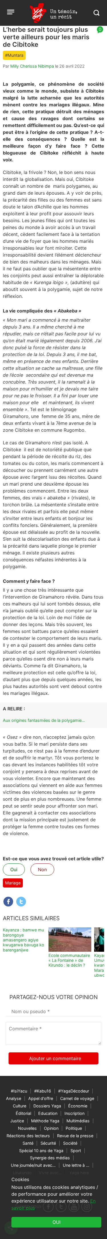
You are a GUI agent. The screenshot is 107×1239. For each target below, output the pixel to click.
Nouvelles (27, 1128)
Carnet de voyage (77, 1098)
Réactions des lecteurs (28, 1135)
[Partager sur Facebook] (8, 901)
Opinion (51, 1128)
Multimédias (78, 1120)
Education (47, 1113)
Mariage (13, 882)
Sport (75, 1150)
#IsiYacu (19, 1090)
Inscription (74, 1113)
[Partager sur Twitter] (21, 901)
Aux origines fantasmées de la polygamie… (44, 720)
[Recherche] (96, 13)
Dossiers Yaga (47, 1105)
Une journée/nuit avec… (33, 1165)
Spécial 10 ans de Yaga (41, 1150)
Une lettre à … (76, 1165)
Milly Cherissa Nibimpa (32, 66)
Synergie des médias (50, 1157)
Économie (77, 1105)
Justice (17, 1120)
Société (70, 1143)
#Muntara (14, 55)
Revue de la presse (75, 1135)
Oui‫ (56, 1222)
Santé (28, 1143)
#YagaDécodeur (73, 1090)
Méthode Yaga (45, 1120)
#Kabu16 (42, 1090)
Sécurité (48, 1143)
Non (42, 869)
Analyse (13, 1098)
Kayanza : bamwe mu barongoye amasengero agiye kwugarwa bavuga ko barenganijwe (23, 939)
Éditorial (23, 1113)
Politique (74, 1128)
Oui (13, 869)
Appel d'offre (40, 1098)
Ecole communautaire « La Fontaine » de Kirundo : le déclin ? (69, 960)
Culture (19, 1105)
